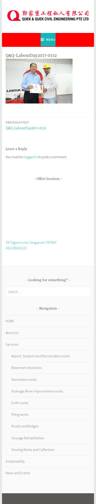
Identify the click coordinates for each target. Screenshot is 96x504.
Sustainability (15, 461)
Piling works (19, 414)
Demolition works (24, 379)
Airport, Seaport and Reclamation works (40, 356)
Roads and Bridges (24, 426)
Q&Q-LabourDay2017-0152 (26, 125)
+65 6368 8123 (16, 248)
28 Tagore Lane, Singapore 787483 (31, 242)
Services (12, 344)
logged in (31, 157)
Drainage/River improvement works (37, 391)
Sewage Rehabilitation (27, 438)
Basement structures (26, 367)
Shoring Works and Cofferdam (32, 449)
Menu (51, 39)
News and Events (18, 473)
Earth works (19, 403)
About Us (12, 332)
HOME (10, 321)
